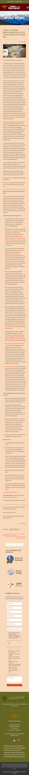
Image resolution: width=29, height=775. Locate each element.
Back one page (22, 41)
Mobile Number (11, 628)
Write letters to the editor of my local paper (14, 651)
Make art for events (13, 667)
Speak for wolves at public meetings (14, 654)
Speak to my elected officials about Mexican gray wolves (15, 665)
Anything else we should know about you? (13, 675)
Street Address (11, 615)
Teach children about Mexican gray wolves (13, 669)
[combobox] (21, 629)
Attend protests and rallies (14, 656)
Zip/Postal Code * (11, 623)
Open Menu (27, 7)
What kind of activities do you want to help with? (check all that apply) (14, 648)
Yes (9, 642)
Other (10, 671)
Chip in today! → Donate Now (14, 1)
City (9, 619)
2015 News (15, 39)
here (7, 507)
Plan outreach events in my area (14, 659)
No (9, 643)
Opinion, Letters (9, 39)
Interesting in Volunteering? (14, 640)
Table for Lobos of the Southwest (13, 662)
